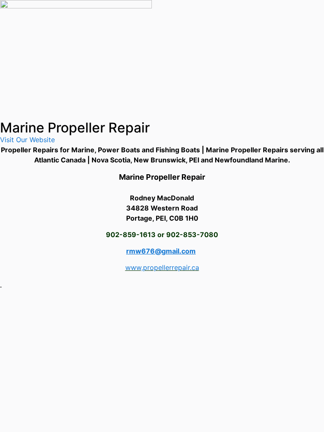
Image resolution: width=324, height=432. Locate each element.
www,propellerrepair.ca (162, 267)
